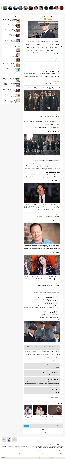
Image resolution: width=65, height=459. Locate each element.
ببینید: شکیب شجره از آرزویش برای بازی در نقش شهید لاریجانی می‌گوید (25, 417)
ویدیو (33, 2)
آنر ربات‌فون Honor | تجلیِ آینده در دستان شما (41, 11)
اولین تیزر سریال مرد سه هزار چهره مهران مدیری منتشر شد (56, 417)
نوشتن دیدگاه (26, 425)
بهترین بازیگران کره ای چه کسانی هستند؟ (9, 34)
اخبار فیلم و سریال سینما (58, 453)
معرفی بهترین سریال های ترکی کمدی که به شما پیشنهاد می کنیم (9, 20)
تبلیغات (26, 2)
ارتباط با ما (19, 450)
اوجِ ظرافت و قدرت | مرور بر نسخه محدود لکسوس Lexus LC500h (10, 11)
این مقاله (37, 88)
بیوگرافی (37, 2)
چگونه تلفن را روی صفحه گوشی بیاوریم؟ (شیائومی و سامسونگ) (10, 54)
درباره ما (20, 451)
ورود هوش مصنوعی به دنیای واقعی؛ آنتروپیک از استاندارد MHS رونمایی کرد (10, 95)
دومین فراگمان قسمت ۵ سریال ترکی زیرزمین (56, 11)
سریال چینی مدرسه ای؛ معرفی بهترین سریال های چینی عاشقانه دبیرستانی (10, 40)
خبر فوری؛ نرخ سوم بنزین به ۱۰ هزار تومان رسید (9, 90)
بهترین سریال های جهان (32, 43)
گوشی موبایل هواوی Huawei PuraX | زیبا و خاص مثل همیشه (61, 11)
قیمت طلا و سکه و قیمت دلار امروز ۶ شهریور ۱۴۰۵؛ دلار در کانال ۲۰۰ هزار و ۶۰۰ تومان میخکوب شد (10, 100)
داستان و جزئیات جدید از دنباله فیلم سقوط (9, 68)
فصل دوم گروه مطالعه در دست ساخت (10, 49)
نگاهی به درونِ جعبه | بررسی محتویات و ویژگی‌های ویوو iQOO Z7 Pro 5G (20, 11)
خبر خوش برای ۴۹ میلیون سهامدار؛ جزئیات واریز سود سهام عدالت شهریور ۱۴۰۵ (9, 79)
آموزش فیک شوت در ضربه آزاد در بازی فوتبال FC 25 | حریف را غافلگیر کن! (5, 11)
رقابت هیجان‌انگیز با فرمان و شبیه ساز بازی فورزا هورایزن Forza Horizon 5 (46, 11)
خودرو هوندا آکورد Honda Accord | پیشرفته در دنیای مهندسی (51, 11)
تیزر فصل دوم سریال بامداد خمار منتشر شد (41, 416)
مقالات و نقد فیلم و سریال (53, 13)
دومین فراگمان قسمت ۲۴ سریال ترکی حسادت (15, 11)
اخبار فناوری (60, 450)
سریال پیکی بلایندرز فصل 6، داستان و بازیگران (44, 13)
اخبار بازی (61, 451)
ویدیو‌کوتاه (29, 2)
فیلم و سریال (58, 13)
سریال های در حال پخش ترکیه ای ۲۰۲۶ (10, 24)
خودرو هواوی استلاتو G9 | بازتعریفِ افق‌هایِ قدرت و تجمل (31, 11)
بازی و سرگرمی (41, 2)
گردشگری (61, 455)
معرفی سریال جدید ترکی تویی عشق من (10, 58)
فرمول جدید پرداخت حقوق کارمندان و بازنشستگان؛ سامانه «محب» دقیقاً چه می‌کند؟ (10, 84)
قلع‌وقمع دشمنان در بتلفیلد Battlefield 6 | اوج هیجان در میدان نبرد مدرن (26, 11)
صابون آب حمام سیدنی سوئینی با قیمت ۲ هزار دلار (9, 64)
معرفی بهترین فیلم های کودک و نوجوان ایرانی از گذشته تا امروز (10, 30)
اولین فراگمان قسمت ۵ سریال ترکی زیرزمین (36, 11)
